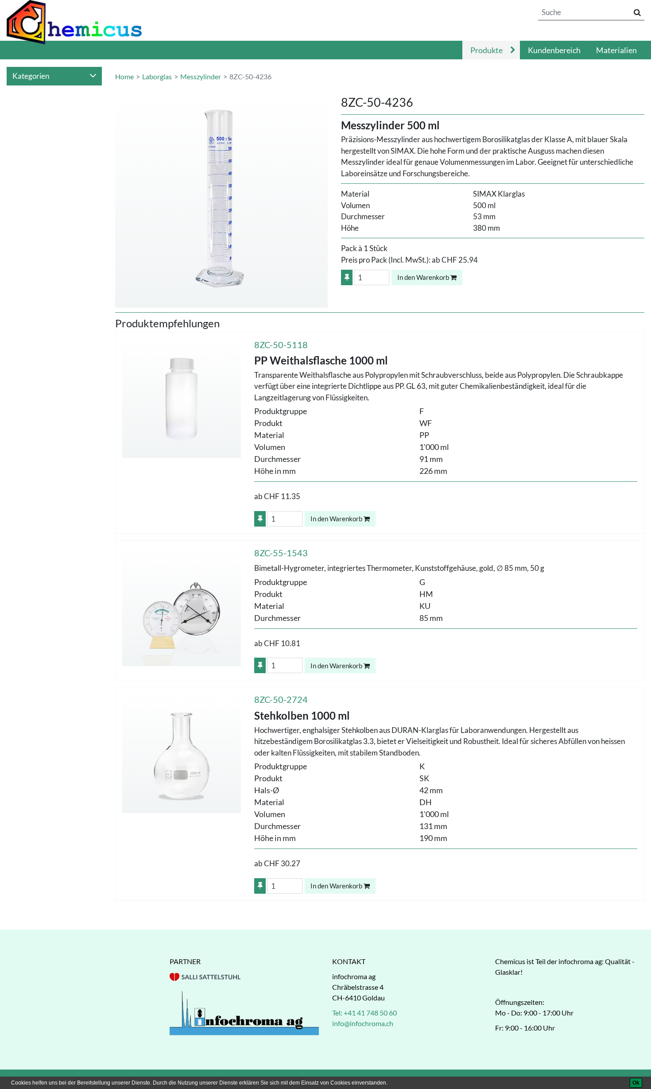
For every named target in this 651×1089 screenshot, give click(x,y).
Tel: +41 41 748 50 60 (364, 1012)
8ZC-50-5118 (281, 344)
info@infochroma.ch (362, 1023)
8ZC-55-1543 (281, 552)
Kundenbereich (554, 50)
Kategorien (30, 76)
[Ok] (636, 1083)
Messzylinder (200, 76)
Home (124, 76)
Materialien (616, 50)
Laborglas (157, 76)
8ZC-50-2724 (281, 699)
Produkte (486, 50)
